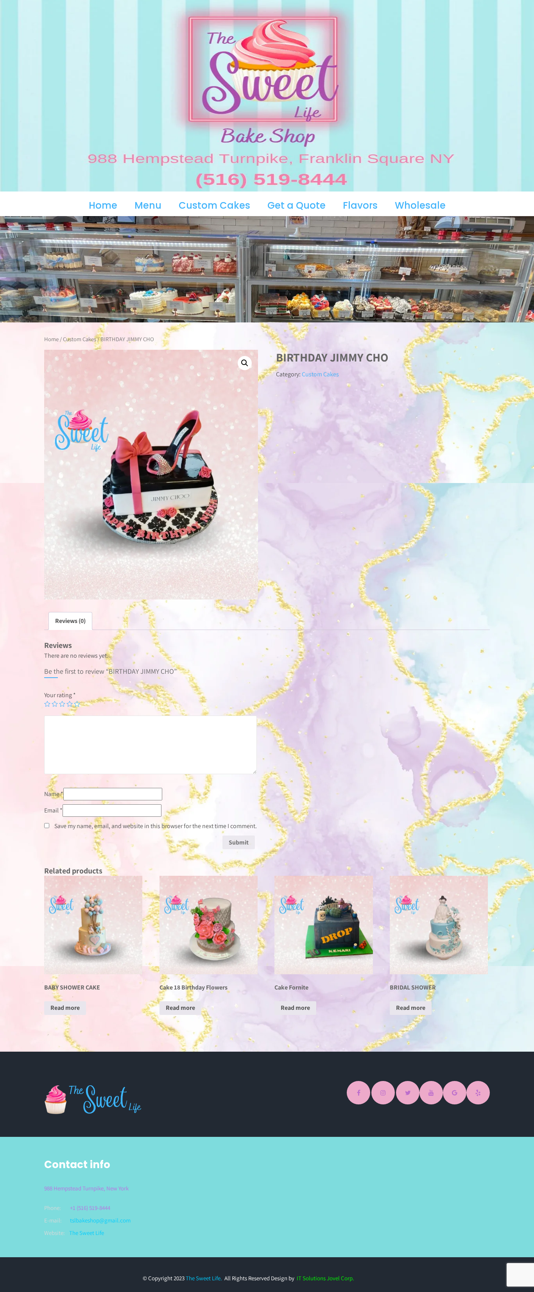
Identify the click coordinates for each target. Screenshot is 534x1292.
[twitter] (407, 1092)
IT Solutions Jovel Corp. (325, 1278)
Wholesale (420, 205)
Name (53, 794)
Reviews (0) (70, 621)
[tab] (70, 621)
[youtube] (431, 1092)
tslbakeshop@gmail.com (100, 1220)
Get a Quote (296, 205)
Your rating (60, 695)
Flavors (360, 205)
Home (103, 205)
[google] (454, 1092)
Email (53, 810)
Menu (147, 205)
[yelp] (478, 1092)
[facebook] (358, 1092)
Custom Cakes (214, 205)
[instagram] (383, 1092)
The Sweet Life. (204, 1278)
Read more (65, 1008)
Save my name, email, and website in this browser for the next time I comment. (155, 826)
